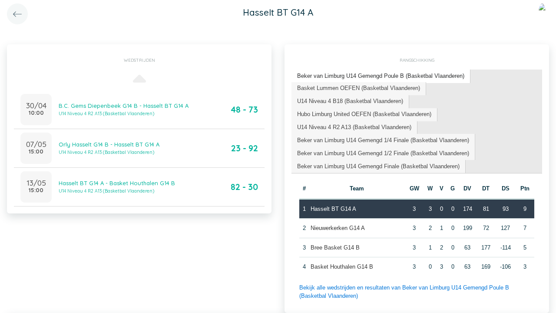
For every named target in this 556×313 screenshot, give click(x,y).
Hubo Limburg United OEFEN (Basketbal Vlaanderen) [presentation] (364, 114)
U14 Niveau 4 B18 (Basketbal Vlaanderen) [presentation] (350, 101)
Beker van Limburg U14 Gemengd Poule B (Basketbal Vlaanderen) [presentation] (380, 76)
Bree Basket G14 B (335, 247)
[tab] (380, 76)
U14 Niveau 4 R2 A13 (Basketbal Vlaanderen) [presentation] (354, 127)
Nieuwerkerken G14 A (338, 228)
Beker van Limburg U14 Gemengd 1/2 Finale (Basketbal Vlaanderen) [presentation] (383, 153)
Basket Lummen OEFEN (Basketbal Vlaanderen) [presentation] (358, 88)
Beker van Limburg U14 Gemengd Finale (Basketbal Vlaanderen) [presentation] (378, 166)
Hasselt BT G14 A (333, 209)
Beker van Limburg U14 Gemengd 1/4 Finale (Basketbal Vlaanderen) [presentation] (383, 140)
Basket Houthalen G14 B (342, 266)
